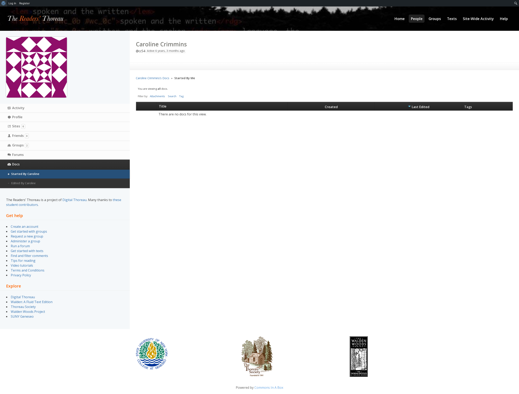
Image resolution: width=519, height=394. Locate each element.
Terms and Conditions (27, 270)
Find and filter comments (29, 255)
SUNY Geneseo (22, 316)
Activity (18, 108)
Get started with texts (27, 251)
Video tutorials (22, 265)
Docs (16, 164)
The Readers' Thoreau (35, 19)
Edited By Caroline (23, 183)
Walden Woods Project (28, 311)
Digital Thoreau (74, 200)
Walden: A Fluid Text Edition (32, 302)
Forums (18, 154)
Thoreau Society (23, 307)
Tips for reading (23, 260)
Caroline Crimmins (161, 44)
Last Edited (420, 107)
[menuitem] (3, 3)
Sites (18, 126)
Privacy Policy (21, 275)
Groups (20, 145)
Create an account (24, 226)
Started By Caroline (25, 174)
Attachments (157, 96)
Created (331, 107)
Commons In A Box (268, 387)
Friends (20, 135)
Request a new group (27, 236)
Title (162, 106)
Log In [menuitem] (12, 3)
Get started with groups (29, 231)
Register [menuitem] (24, 3)
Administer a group (25, 241)
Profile (17, 117)
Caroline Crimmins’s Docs (152, 78)
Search (172, 96)
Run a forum (20, 246)
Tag (181, 96)
